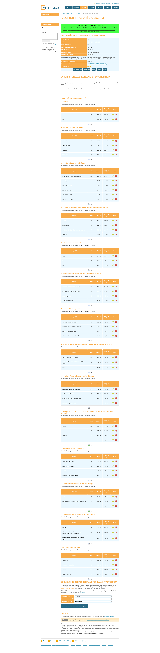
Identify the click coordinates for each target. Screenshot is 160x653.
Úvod (68, 7)
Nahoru (45, 640)
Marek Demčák (45, 648)
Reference (78, 645)
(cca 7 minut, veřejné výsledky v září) (90, 28)
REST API (110, 645)
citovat (105, 69)
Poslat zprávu (46, 41)
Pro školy (85, 645)
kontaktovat (82, 592)
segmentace (87, 69)
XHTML (97, 63)
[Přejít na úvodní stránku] (50, 2)
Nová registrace (115, 3)
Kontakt (116, 7)
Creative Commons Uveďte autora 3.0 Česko (98, 620)
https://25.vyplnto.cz (109, 616)
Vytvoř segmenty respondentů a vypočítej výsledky (74, 606)
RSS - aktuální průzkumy (65, 640)
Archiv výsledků (77, 13)
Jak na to (100, 7)
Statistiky (104, 645)
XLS (89, 63)
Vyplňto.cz (63, 13)
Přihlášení (103, 3)
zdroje (93, 69)
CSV (94, 63)
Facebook (52, 640)
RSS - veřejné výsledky (80, 640)
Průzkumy (69, 13)
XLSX (91, 63)
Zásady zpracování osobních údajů (60, 645)
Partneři (73, 645)
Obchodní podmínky (46, 645)
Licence (92, 7)
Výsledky (84, 7)
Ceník (107, 7)
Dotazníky (76, 7)
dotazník (99, 69)
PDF (101, 63)
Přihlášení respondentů (94, 645)
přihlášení (55, 44)
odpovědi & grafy (78, 69)
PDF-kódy (104, 63)
